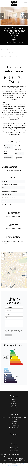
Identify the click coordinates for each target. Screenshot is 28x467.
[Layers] (24, 254)
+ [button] (3, 254)
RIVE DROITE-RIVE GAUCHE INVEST (14, 418)
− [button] (3, 256)
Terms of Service (15, 465)
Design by (23, 460)
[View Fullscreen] (3, 259)
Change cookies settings (11, 460)
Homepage (3, 49)
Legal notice (10, 458)
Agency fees (19, 458)
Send (8, 335)
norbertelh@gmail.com (14, 428)
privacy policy (9, 332)
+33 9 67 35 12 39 (14, 426)
